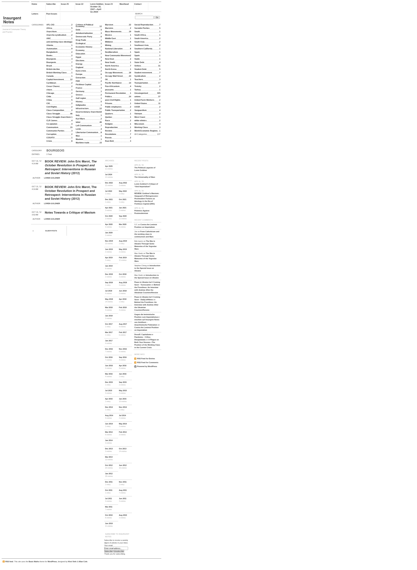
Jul (109, 175)
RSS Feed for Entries (146, 359)
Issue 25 (65, 4)
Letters (35, 14)
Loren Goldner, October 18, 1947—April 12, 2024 (97, 7)
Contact (138, 4)
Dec (109, 184)
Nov (109, 242)
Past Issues (51, 14)
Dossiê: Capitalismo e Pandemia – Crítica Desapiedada (143, 337)
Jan (122, 209)
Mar (122, 225)
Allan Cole (83, 562)
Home (34, 4)
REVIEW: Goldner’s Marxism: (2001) (146, 197)
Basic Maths (34, 562)
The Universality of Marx (144, 175)
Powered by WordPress (147, 366)
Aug (123, 184)
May (123, 192)
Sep (123, 217)
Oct (122, 200)
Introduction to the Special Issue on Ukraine (147, 268)
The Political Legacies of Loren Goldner (144, 167)
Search (138, 14)
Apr (109, 167)
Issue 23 (109, 4)
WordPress (52, 562)
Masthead (124, 4)
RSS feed (9, 562)
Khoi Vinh (72, 562)
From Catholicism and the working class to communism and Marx (146, 234)
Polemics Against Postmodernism (141, 210)
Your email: (108, 545)
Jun (109, 250)
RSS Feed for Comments (147, 362)
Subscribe (51, 4)
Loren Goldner (52, 178)
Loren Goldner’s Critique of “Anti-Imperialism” (146, 184)
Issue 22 (79, 4)
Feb (123, 259)
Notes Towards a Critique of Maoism (70, 212)
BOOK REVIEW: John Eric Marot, (68, 161)
